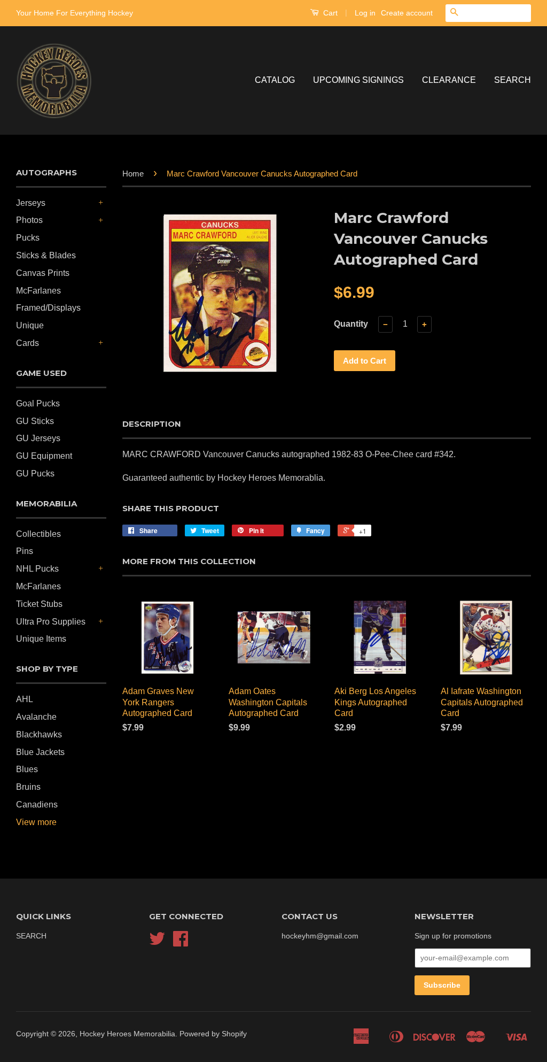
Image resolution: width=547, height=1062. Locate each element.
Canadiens (37, 804)
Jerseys (30, 202)
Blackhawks (39, 734)
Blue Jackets (40, 752)
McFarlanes (38, 290)
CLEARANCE (449, 79)
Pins (24, 551)
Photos (29, 220)
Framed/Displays (48, 307)
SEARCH (512, 79)
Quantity (351, 323)
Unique (30, 325)
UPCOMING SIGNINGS (358, 79)
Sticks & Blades (46, 255)
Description (151, 424)
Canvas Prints (42, 273)
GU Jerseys (38, 438)
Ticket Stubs (39, 604)
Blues (27, 769)
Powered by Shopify (213, 1034)
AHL (24, 699)
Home (133, 173)
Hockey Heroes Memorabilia (127, 1034)
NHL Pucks (37, 568)
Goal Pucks (38, 403)
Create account (407, 13)
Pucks (28, 237)
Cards (27, 343)
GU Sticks (35, 421)
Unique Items (41, 638)
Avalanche (36, 716)
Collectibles (38, 533)
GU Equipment (44, 455)
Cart (329, 13)
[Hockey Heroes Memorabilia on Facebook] (181, 942)
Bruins (28, 786)
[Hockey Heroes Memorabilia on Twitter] (157, 942)
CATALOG (275, 79)
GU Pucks (35, 473)
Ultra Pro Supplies (50, 621)
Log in (365, 13)
